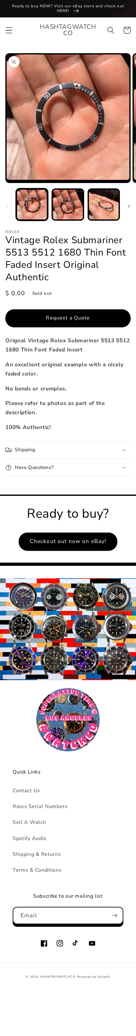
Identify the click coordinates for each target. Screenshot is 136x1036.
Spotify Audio (29, 838)
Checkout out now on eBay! (68, 541)
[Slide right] (129, 206)
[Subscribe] (115, 916)
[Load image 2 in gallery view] (68, 204)
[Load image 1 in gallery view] (32, 204)
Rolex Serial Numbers (40, 806)
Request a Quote (68, 317)
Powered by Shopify (94, 977)
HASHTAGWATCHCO (57, 977)
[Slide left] (7, 206)
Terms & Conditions (37, 870)
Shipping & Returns (37, 854)
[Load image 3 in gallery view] (104, 204)
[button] (9, 30)
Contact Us (26, 790)
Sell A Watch (29, 822)
